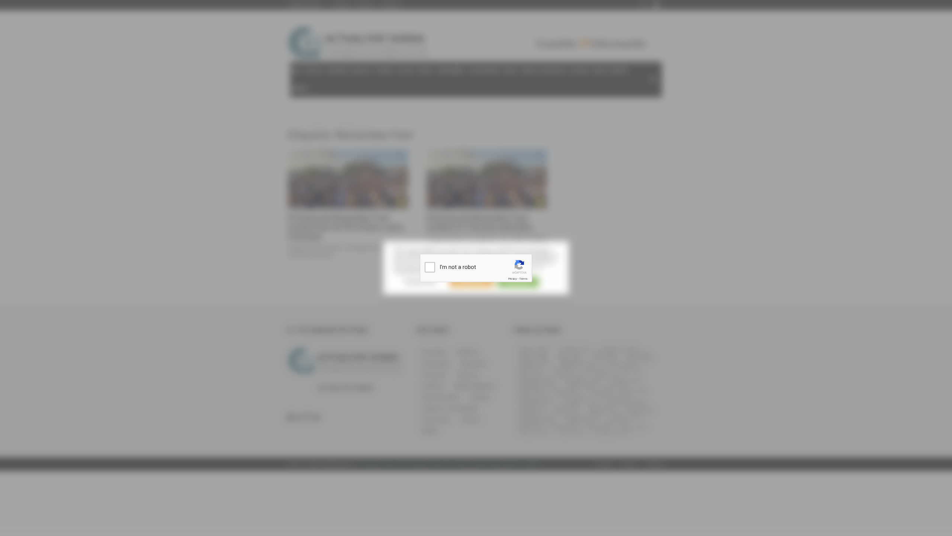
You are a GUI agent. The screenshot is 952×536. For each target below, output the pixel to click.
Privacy (512, 278)
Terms (523, 278)
